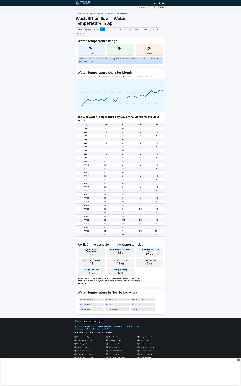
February (88, 29)
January (79, 29)
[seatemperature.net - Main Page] (83, 3)
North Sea (109, 14)
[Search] (155, 3)
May (108, 29)
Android (85, 61)
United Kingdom (89, 14)
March (96, 29)
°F (154, 7)
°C (150, 7)
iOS (158, 59)
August (126, 29)
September (135, 29)
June (114, 29)
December (80, 34)
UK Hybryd (161, 7)
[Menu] (163, 3)
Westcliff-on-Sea (121, 14)
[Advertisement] (46, 372)
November (154, 29)
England (100, 14)
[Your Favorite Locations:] (159, 3)
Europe (78, 14)
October (145, 29)
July (120, 29)
